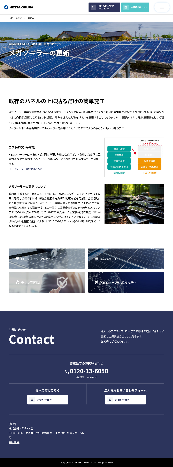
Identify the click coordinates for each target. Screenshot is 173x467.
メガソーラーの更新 (25, 17)
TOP (11, 17)
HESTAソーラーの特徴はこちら (25, 169)
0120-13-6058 (89, 371)
